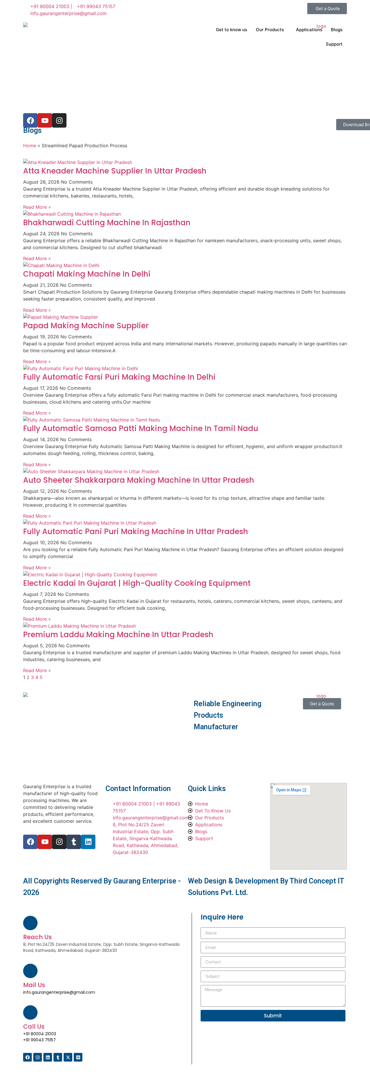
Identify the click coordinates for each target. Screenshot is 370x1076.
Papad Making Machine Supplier (86, 325)
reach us (37, 937)
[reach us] (30, 923)
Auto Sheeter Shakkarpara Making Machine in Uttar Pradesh (138, 480)
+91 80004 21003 (39, 1034)
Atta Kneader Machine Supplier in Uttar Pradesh (114, 171)
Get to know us (231, 29)
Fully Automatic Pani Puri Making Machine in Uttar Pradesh (135, 531)
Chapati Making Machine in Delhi (87, 274)
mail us (34, 985)
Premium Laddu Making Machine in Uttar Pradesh (118, 634)
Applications (309, 29)
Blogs (337, 29)
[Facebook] (30, 842)
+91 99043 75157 (39, 1040)
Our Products (270, 29)
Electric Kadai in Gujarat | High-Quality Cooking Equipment (137, 583)
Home (29, 145)
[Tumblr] (73, 842)
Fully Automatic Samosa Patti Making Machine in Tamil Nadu (140, 428)
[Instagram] (59, 842)
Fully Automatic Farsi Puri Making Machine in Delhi (119, 377)
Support (334, 44)
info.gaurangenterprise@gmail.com (59, 992)
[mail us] (30, 971)
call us (34, 1026)
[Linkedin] (88, 842)
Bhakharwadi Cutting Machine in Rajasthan (106, 222)
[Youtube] (45, 842)
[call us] (30, 1012)
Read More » (37, 207)
